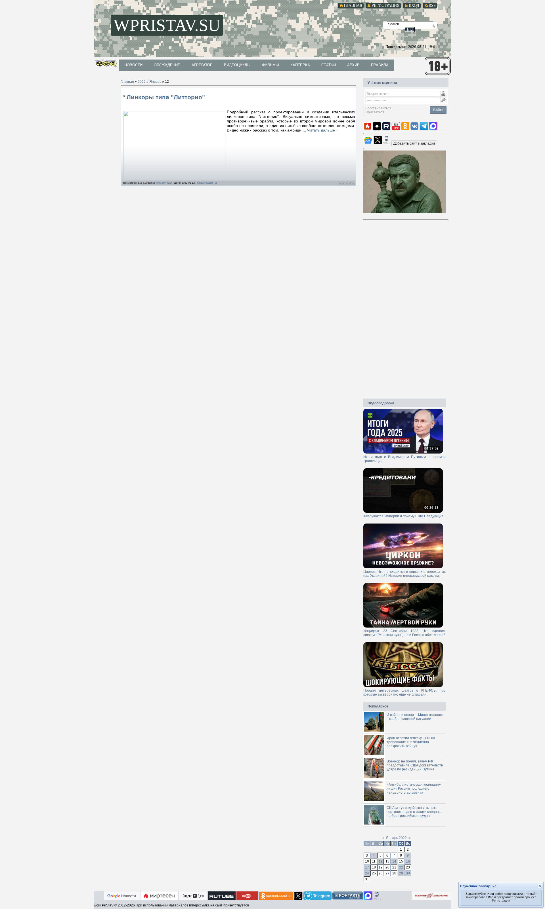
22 (401, 867)
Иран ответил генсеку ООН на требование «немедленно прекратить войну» (411, 742)
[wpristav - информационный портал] (414, 143)
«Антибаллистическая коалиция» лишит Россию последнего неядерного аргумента (414, 788)
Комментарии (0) (207, 182)
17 (367, 867)
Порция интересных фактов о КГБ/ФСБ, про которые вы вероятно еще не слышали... (404, 692)
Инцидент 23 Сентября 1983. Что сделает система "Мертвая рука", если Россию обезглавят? (404, 633)
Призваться (374, 112)
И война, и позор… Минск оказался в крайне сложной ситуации (415, 717)
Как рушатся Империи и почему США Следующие (403, 516)
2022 (142, 82)
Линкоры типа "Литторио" (166, 97)
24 (367, 873)
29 (401, 873)
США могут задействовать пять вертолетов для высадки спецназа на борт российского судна (415, 812)
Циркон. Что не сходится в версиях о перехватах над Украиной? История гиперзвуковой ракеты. (404, 574)
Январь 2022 (396, 838)
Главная (127, 82)
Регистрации (501, 900)
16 (408, 861)
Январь (155, 82)
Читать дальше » (322, 130)
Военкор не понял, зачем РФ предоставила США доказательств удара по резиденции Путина (415, 765)
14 (394, 861)
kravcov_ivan (164, 182)
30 (408, 873)
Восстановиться (378, 108)
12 (381, 861)
